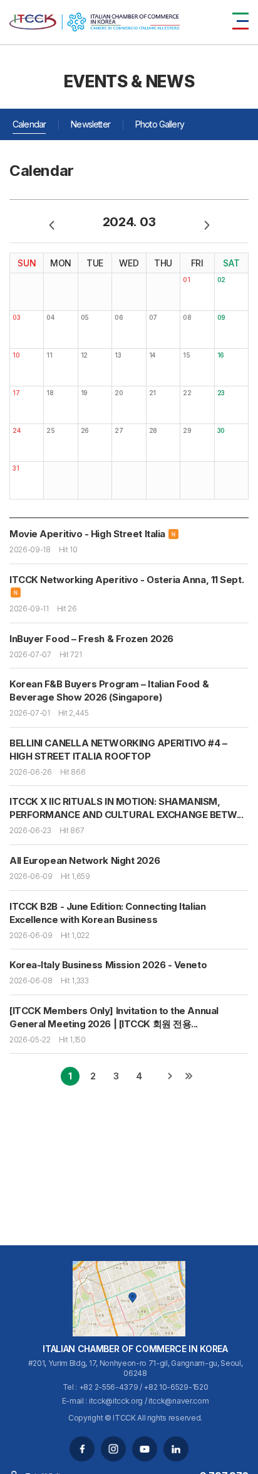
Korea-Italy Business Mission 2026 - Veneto (108, 965)
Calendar (29, 124)
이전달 (51, 225)
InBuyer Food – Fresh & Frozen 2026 (91, 639)
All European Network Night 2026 (84, 860)
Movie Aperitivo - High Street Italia (87, 534)
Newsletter (90, 124)
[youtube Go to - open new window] (144, 1448)
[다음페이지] (169, 1076)
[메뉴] (240, 21)
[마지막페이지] (188, 1076)
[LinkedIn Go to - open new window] (175, 1448)
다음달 (206, 225)
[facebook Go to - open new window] (82, 1448)
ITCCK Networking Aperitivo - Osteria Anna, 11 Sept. (126, 580)
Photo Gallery (159, 124)
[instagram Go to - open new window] (113, 1448)
